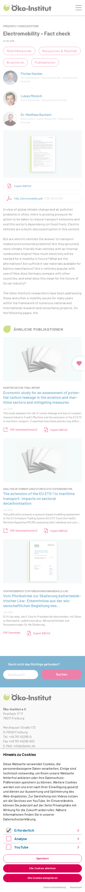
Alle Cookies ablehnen (42, 868)
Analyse (20, 838)
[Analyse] (8, 840)
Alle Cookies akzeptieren (42, 877)
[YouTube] (8, 848)
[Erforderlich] (8, 832)
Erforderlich (24, 830)
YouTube (21, 847)
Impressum (76, 887)
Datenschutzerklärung (19, 819)
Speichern (42, 858)
